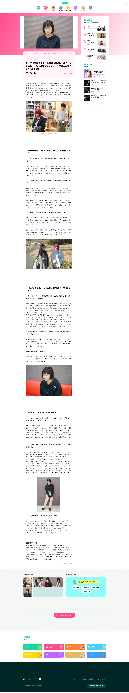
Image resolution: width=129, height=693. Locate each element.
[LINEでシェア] (34, 73)
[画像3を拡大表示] (48, 582)
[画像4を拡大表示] (58, 582)
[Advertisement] (49, 141)
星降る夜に (86, 592)
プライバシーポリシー (101, 679)
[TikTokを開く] (34, 679)
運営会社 (91, 679)
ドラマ (36, 59)
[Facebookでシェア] (31, 73)
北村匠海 (86, 587)
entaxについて (75, 679)
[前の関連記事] (89, 104)
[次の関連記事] (101, 104)
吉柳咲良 (76, 587)
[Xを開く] (24, 679)
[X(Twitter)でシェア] (27, 73)
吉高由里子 (95, 587)
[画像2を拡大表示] (38, 582)
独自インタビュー (30, 59)
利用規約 (84, 679)
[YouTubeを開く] (40, 679)
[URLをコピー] (38, 73)
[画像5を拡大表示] (27, 592)
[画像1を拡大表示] (27, 582)
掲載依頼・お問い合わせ (96, 686)
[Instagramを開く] (29, 679)
